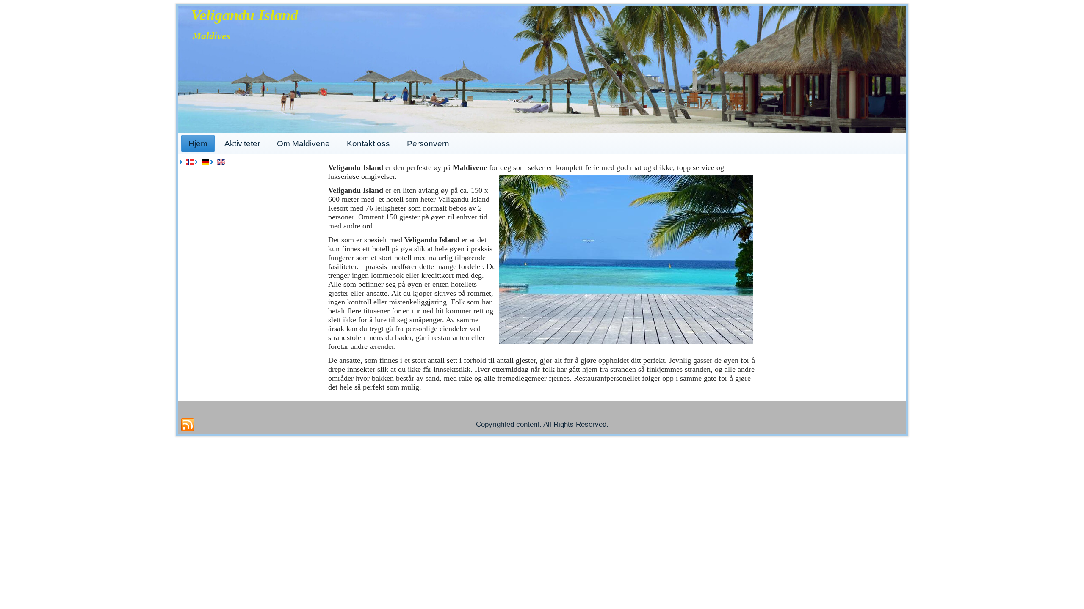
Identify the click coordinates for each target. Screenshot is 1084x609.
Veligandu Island (244, 15)
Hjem (197, 143)
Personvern (428, 143)
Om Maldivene (303, 143)
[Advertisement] (251, 226)
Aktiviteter (242, 143)
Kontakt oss (368, 143)
